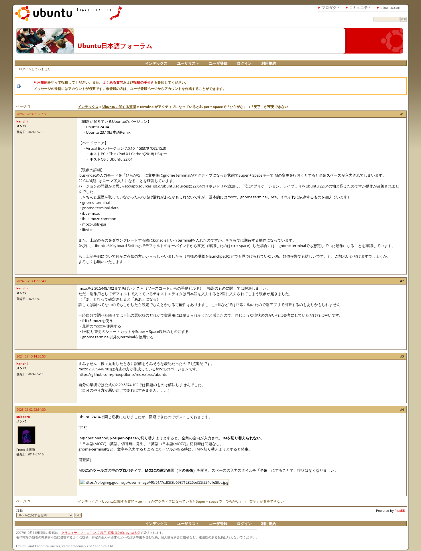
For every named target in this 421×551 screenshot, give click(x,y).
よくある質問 (113, 82)
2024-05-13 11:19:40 (31, 281)
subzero (23, 416)
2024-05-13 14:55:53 (31, 356)
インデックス (156, 63)
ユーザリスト (188, 63)
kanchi (22, 121)
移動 (19, 510)
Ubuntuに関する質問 (119, 106)
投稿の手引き (143, 82)
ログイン (244, 63)
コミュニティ (360, 7)
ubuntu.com (391, 7)
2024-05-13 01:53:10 (31, 114)
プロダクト (331, 7)
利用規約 (268, 63)
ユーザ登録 (218, 63)
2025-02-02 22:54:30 (31, 409)
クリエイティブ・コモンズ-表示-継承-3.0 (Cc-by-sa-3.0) (100, 532)
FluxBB (400, 510)
